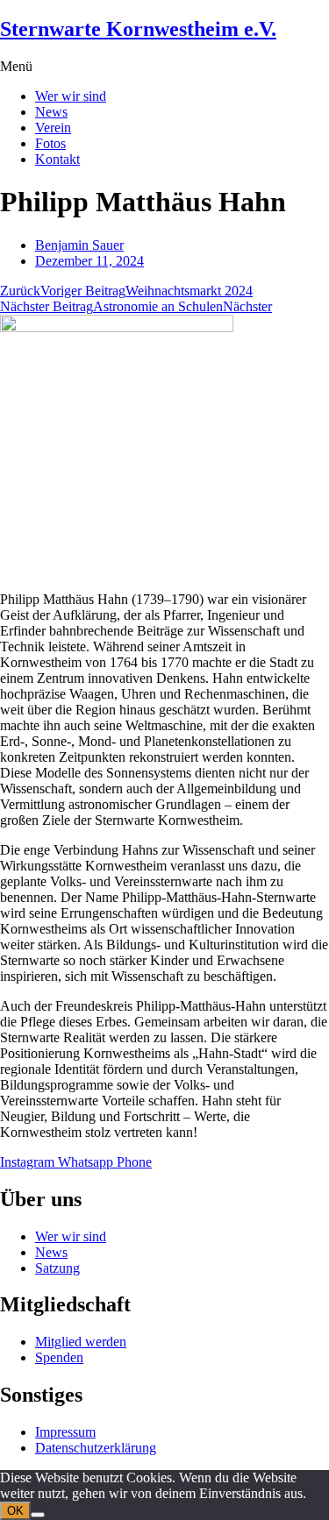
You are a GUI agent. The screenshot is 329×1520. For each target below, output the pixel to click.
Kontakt (57, 159)
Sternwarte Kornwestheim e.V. (138, 29)
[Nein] (38, 1514)
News (51, 111)
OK (15, 1510)
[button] (164, 67)
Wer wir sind (70, 96)
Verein (53, 127)
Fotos (50, 143)
